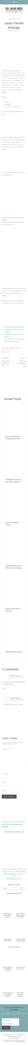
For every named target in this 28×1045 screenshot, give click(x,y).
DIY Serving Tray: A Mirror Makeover (15, 339)
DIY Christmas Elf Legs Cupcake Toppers (8, 994)
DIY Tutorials (15, 348)
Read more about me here (14, 879)
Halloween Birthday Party (14, 652)
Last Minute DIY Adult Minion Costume (7, 915)
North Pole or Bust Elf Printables (20, 994)
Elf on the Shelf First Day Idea (20, 968)
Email (5, 782)
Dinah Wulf (14, 698)
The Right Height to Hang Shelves (20, 940)
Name (5, 774)
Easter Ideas (6, 352)
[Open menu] (14, 2)
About (20, 1036)
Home (10, 18)
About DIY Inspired (14, 1038)
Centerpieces (6, 348)
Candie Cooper (14, 675)
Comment (6, 749)
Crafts (17, 18)
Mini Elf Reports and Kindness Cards (7, 969)
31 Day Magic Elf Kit (11, 1036)
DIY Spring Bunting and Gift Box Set (14, 327)
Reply (4, 688)
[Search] (21, 888)
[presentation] (14, 418)
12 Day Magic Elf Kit (7, 1034)
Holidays (16, 30)
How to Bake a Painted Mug (8, 940)
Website (5, 790)
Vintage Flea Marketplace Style (6, 362)
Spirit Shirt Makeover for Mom (22, 362)
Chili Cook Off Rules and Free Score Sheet (20, 915)
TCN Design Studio (19, 1041)
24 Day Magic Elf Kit (20, 1034)
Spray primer (8, 104)
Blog (14, 18)
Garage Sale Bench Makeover (12, 341)
